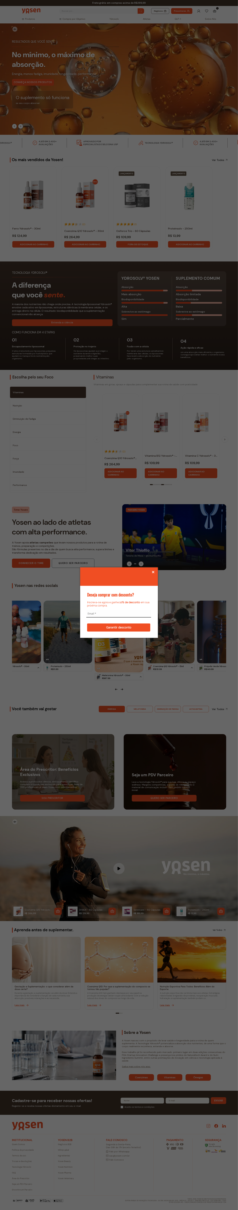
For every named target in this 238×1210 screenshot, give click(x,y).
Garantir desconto (118, 627)
